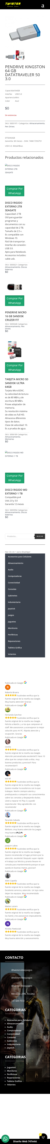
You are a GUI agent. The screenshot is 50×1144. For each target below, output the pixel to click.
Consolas (12, 589)
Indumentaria (14, 602)
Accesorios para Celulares (19, 556)
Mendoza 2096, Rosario (23, 993)
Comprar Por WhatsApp (15, 191)
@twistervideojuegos (21, 970)
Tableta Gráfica (15, 647)
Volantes (12, 654)
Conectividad (14, 582)
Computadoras (15, 576)
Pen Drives (10, 126)
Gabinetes (12, 595)
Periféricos (13, 634)
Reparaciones (14, 641)
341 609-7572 (18, 1000)
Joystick (11, 608)
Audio (10, 569)
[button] (5, 1139)
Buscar (40, 536)
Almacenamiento (37, 123)
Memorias (9, 439)
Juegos (11, 615)
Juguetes (12, 621)
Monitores (12, 628)
